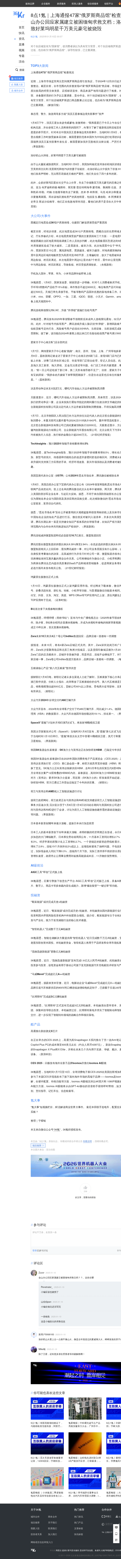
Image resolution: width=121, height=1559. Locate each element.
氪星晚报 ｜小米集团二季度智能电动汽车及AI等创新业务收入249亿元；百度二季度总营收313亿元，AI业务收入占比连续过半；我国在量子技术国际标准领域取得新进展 (47, 1494)
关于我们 (52, 1522)
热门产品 (78, 1522)
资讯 (21, 38)
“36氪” (56, 1129)
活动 (21, 61)
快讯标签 (78, 1534)
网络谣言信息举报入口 (42, 1542)
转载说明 (87, 1141)
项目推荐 (36, 1145)
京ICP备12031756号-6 (104, 1555)
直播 (21, 44)
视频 (21, 50)
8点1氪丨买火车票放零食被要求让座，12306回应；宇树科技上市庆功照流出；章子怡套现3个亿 (47, 1459)
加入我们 (52, 1534)
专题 (21, 56)
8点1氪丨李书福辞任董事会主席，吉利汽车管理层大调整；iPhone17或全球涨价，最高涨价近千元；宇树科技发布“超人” (85, 1494)
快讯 (21, 33)
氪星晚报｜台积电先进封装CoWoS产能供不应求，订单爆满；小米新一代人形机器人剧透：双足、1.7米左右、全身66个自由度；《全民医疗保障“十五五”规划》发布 (85, 1459)
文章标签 (78, 1528)
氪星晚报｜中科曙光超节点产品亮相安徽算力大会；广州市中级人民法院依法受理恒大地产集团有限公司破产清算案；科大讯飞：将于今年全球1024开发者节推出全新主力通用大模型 (85, 1424)
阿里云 (59, 1550)
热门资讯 (78, 1516)
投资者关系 (36, 1534)
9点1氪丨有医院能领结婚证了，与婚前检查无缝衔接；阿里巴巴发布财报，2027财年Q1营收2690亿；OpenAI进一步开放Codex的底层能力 (47, 1424)
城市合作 (35, 1516)
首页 (21, 27)
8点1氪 (34, 36)
